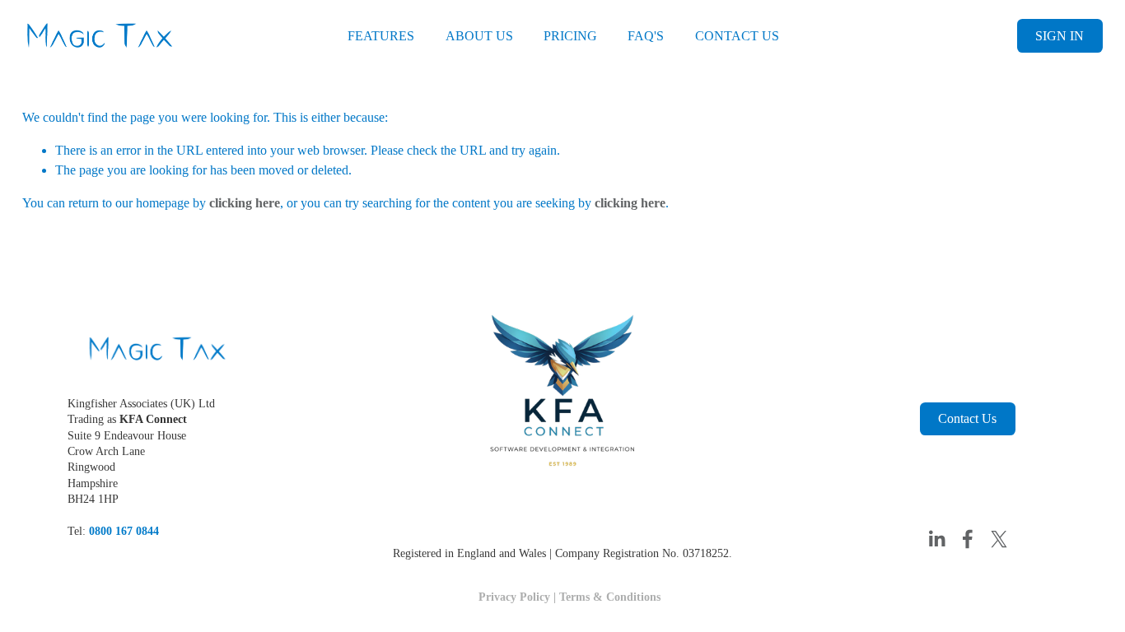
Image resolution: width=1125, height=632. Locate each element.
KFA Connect (153, 418)
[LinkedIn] (936, 539)
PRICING (570, 36)
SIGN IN (1059, 36)
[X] (999, 539)
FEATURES (381, 36)
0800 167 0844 (124, 530)
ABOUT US (479, 36)
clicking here (244, 203)
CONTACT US (737, 36)
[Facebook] (968, 539)
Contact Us (967, 418)
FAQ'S (646, 36)
